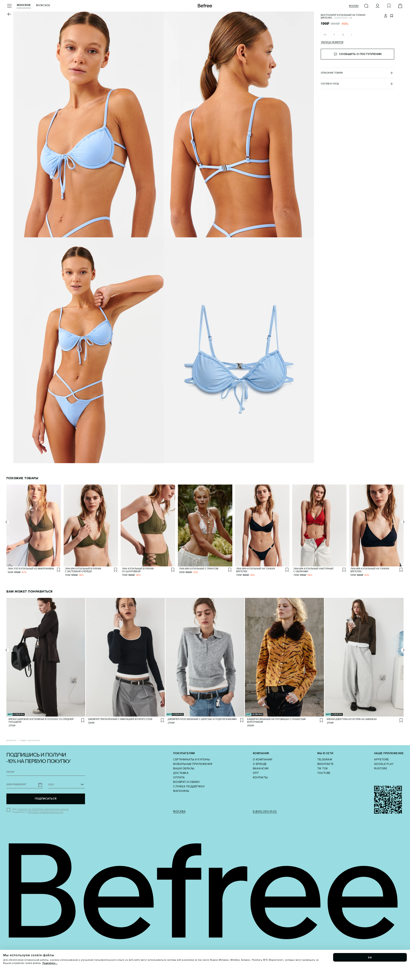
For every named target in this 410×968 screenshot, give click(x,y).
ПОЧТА (10, 772)
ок (370, 957)
